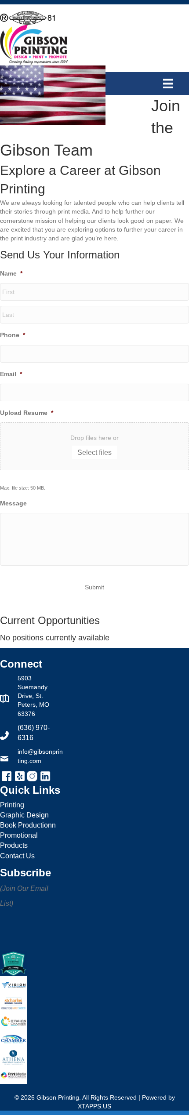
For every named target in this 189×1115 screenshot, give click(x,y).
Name (11, 273)
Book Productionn (28, 825)
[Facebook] (7, 775)
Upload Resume (26, 412)
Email (11, 374)
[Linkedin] (45, 775)
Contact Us (17, 856)
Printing (12, 805)
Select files (94, 452)
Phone (12, 334)
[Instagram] (33, 775)
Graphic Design (24, 815)
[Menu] (170, 83)
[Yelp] (20, 775)
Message (13, 503)
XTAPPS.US (94, 1106)
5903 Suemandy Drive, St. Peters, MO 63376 (33, 696)
